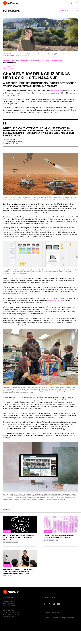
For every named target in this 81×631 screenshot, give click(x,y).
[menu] (77, 3)
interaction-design (45, 60)
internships (31, 60)
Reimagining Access (56, 300)
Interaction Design (55, 91)
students (21, 60)
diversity (58, 60)
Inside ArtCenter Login (53, 612)
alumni (13, 60)
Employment (56, 618)
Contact (46, 618)
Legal (64, 618)
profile (6, 60)
